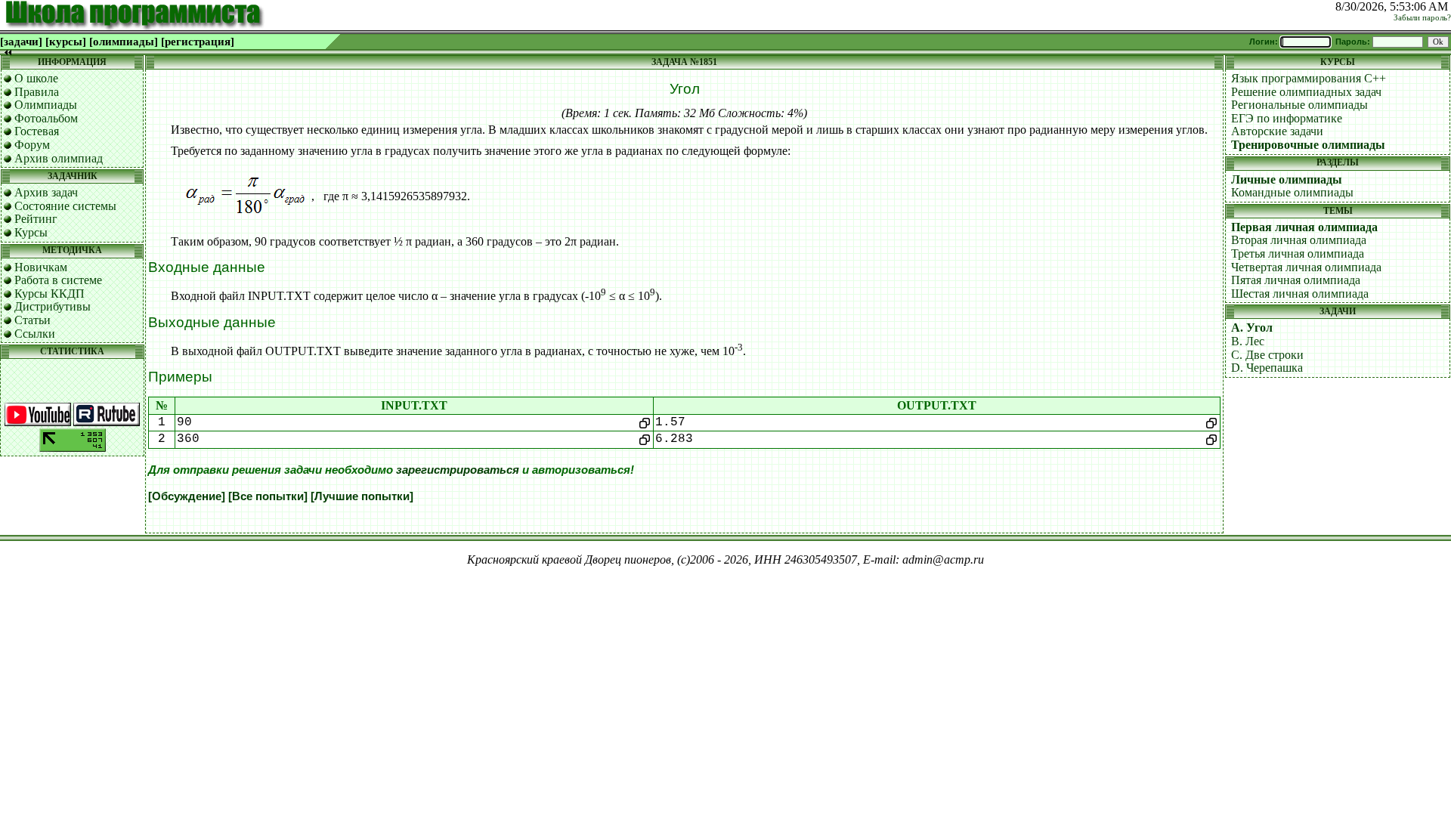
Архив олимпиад (58, 158)
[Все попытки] (268, 496)
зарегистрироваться (457, 470)
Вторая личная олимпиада (1298, 239)
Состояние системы (65, 205)
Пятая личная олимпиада (1295, 280)
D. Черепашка (1267, 367)
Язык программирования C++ (1308, 78)
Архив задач (46, 192)
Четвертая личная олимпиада (1306, 267)
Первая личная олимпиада (1304, 227)
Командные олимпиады (1292, 192)
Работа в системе (58, 280)
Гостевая (36, 131)
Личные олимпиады (1286, 179)
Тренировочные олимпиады (1308, 144)
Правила (36, 91)
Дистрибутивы (52, 306)
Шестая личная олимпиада (1300, 293)
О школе (36, 78)
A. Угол (1252, 327)
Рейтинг (35, 218)
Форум (32, 144)
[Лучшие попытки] (362, 496)
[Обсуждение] (186, 496)
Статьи (32, 320)
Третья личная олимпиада (1297, 253)
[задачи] (21, 42)
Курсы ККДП (49, 293)
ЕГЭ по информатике (1286, 118)
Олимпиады (45, 104)
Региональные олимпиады (1299, 104)
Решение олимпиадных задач (1306, 91)
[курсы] (65, 42)
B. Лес (1247, 341)
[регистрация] (197, 42)
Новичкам (40, 267)
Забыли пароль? (1422, 18)
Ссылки (34, 333)
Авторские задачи (1277, 131)
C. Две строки (1267, 354)
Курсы (31, 232)
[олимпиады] (123, 42)
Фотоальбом (46, 118)
